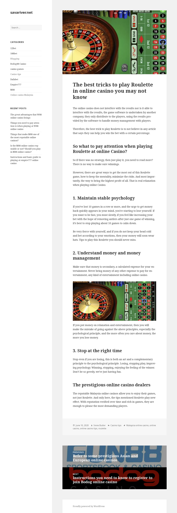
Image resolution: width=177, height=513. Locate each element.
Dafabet (14, 79)
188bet (13, 53)
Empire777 (15, 84)
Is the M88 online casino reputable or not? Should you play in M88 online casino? (25, 148)
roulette (102, 428)
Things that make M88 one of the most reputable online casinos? (24, 137)
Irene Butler (100, 425)
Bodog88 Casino (18, 63)
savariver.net (21, 12)
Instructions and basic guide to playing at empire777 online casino (25, 160)
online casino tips (88, 428)
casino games (17, 69)
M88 (12, 89)
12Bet (13, 48)
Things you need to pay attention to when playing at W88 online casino (25, 126)
